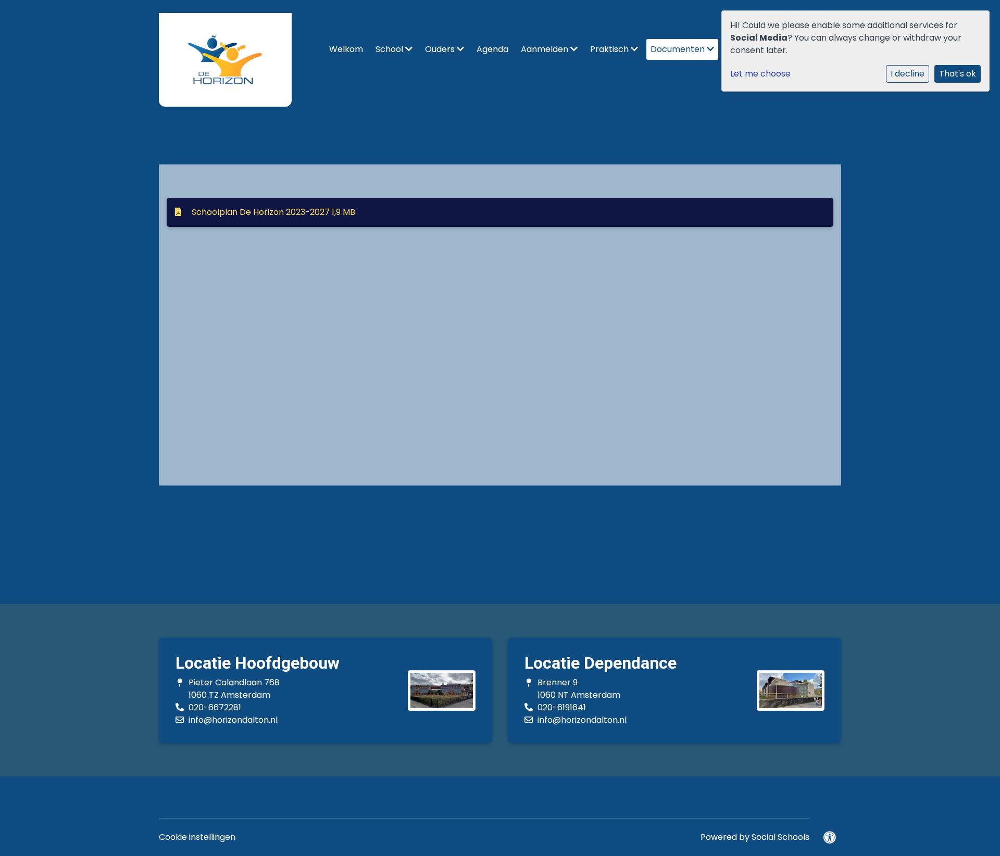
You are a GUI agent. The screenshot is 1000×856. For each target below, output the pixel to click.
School (390, 49)
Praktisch (610, 49)
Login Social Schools (800, 9)
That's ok (957, 74)
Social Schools (780, 837)
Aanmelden (545, 49)
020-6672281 (215, 707)
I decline (907, 74)
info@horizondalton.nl (233, 720)
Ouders (441, 49)
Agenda (492, 49)
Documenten (679, 49)
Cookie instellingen (197, 837)
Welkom (346, 49)
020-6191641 (562, 707)
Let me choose (760, 74)
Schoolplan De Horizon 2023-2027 (272, 212)
